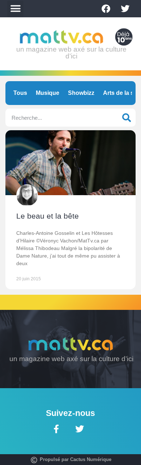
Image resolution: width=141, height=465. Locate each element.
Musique (47, 93)
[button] (15, 9)
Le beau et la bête (47, 216)
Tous (20, 93)
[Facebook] (106, 8)
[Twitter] (125, 8)
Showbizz (81, 93)
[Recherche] (127, 118)
